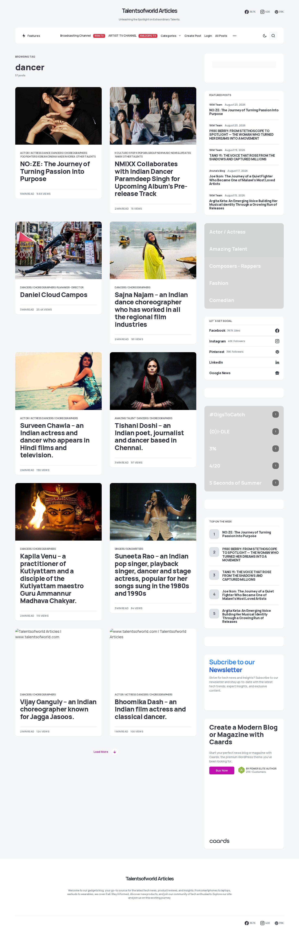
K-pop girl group (146, 153)
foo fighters (29, 156)
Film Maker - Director (70, 287)
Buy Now (222, 770)
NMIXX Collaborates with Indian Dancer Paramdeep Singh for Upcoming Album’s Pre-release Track (151, 178)
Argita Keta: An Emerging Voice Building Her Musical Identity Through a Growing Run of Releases (243, 204)
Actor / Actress (30, 153)
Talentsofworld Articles (149, 10)
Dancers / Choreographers (69, 153)
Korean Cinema (47, 156)
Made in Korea (66, 156)
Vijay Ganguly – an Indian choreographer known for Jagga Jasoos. (58, 709)
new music (163, 153)
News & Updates (181, 153)
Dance (46, 153)
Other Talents (86, 156)
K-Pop (132, 153)
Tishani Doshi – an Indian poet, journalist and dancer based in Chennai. (149, 436)
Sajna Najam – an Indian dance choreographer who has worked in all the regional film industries (151, 309)
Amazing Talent (125, 418)
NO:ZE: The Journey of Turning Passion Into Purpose (55, 171)
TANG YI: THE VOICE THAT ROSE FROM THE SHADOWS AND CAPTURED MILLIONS (242, 157)
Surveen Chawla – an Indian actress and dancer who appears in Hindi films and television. (55, 440)
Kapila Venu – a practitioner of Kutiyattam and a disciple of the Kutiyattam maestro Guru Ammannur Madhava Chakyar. (52, 578)
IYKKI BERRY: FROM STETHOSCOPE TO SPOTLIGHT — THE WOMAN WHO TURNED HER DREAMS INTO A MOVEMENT (241, 134)
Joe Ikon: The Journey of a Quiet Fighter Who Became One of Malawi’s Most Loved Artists (242, 180)
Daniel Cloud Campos (53, 294)
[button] (264, 36)
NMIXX (118, 156)
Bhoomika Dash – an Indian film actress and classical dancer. (150, 709)
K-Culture (121, 153)
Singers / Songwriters (129, 549)
